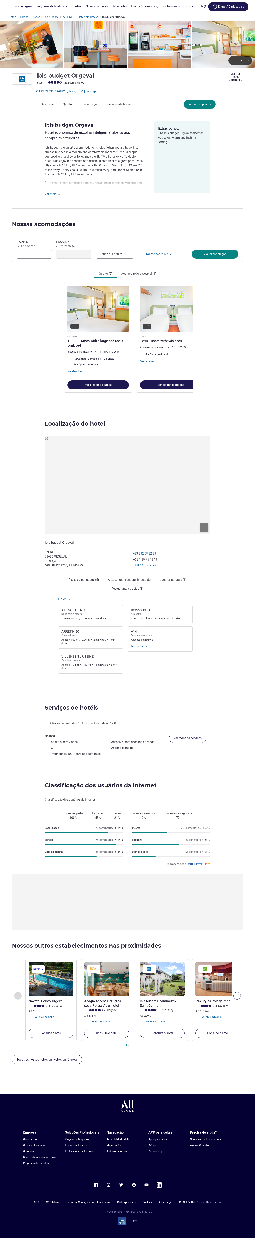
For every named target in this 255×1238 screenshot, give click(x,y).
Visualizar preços (199, 104)
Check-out (65, 244)
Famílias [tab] (98, 815)
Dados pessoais (126, 1202)
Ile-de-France (51, 17)
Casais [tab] (117, 815)
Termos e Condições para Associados (88, 1202)
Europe (24, 17)
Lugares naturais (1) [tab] (173, 579)
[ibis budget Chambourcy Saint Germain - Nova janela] (162, 979)
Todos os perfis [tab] (73, 815)
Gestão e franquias (34, 1145)
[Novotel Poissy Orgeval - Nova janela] (51, 979)
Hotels (12, 17)
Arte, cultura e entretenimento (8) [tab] (129, 579)
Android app (155, 1151)
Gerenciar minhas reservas (205, 1139)
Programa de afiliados (36, 1163)
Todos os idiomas (117, 1151)
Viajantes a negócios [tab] (178, 815)
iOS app (152, 1145)
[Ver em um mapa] (127, 485)
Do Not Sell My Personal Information (200, 1202)
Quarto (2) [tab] (105, 273)
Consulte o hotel (51, 1033)
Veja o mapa (89, 91)
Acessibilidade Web (118, 1139)
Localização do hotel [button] (75, 423)
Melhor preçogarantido (235, 77)
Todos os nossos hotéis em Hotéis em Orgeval (47, 1059)
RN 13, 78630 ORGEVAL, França (57, 91)
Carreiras (28, 1151)
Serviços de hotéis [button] (71, 707)
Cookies (147, 1202)
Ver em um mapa (44, 1016)
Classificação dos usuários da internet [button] (101, 785)
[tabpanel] (127, 337)
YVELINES (68, 17)
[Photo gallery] (127, 44)
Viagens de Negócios (77, 1139)
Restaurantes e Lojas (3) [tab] (127, 588)
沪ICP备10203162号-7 (139, 1211)
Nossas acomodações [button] (43, 224)
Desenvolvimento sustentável (40, 1157)
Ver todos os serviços (188, 738)
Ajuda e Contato (199, 1145)
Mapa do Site (114, 1145)
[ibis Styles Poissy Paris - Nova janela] (217, 979)
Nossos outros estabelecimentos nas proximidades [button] (86, 945)
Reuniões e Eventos (76, 1145)
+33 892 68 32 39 (144, 553)
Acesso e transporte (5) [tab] (84, 579)
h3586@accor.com (145, 565)
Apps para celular (158, 1139)
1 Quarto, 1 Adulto (110, 254)
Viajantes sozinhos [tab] (143, 815)
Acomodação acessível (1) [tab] (138, 273)
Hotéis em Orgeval (88, 17)
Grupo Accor (30, 1139)
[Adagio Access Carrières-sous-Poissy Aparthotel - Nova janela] (106, 979)
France (36, 17)
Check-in (26, 244)
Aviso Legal (165, 1202)
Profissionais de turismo (79, 1151)
